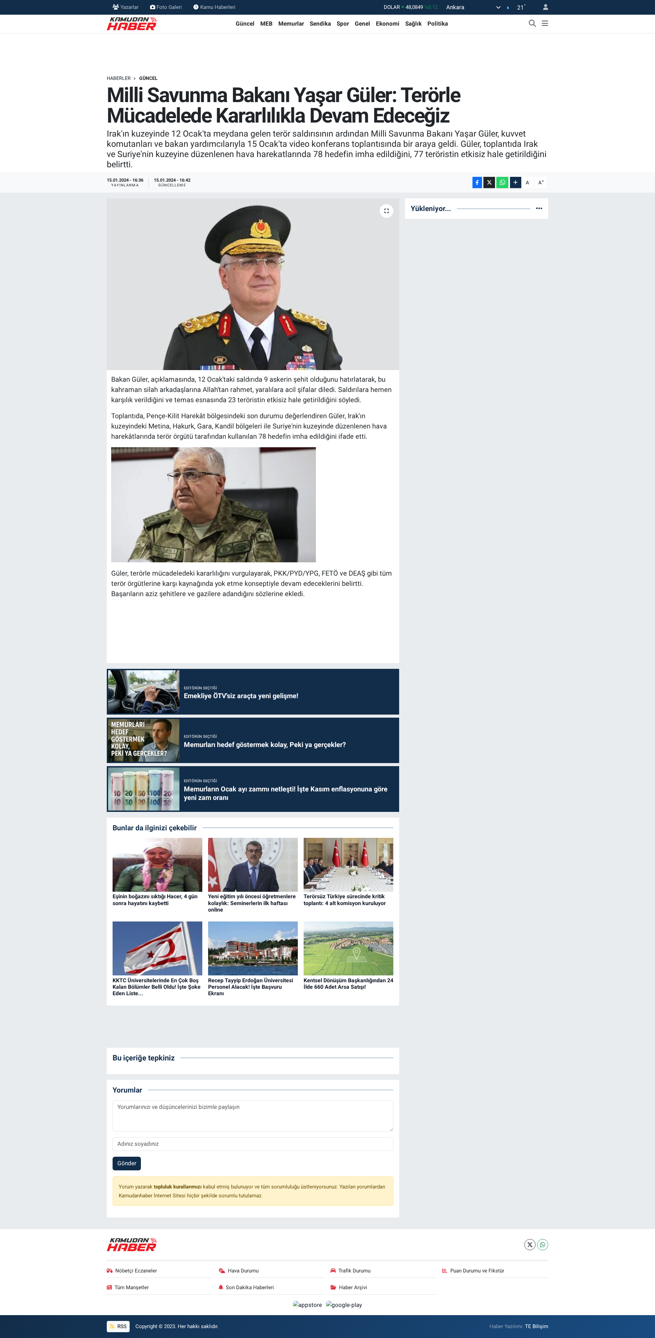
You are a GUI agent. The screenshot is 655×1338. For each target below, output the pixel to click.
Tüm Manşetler (132, 1287)
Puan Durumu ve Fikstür (477, 1271)
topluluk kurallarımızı (178, 1187)
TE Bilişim (536, 1326)
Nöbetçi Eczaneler (136, 1271)
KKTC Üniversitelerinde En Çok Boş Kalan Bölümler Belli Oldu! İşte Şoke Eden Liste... (157, 987)
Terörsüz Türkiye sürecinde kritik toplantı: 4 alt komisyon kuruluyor (345, 899)
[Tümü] (539, 208)
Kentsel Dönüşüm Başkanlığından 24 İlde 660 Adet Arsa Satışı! (348, 983)
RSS (121, 1326)
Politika (437, 23)
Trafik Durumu (354, 1271)
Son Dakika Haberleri (250, 1287)
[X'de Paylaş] (489, 182)
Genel (362, 23)
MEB (266, 23)
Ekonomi (387, 23)
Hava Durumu (243, 1271)
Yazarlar (129, 7)
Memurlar (291, 23)
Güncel (245, 23)
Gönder (126, 1163)
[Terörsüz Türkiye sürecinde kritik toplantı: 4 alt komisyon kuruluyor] (348, 864)
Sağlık (413, 23)
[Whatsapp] (542, 1244)
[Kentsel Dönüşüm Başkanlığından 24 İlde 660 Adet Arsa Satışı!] (348, 948)
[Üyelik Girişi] (542, 7)
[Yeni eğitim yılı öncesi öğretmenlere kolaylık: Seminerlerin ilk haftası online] (253, 864)
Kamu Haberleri (217, 7)
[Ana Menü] (545, 23)
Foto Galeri (169, 7)
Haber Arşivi (353, 1287)
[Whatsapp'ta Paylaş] (502, 182)
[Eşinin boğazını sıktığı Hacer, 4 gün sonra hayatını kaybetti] (157, 864)
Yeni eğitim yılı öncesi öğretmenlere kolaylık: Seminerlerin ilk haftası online (252, 903)
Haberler (119, 78)
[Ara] (532, 23)
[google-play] (344, 1304)
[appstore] (308, 1304)
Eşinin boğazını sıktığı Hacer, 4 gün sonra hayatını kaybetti (155, 899)
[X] (530, 1244)
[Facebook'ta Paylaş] (477, 182)
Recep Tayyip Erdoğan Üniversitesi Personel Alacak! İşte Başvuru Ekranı (250, 987)
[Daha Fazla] (515, 182)
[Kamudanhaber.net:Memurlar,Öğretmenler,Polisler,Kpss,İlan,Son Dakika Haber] (132, 23)
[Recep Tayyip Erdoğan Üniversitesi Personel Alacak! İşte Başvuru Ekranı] (253, 948)
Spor (343, 23)
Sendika (320, 23)
